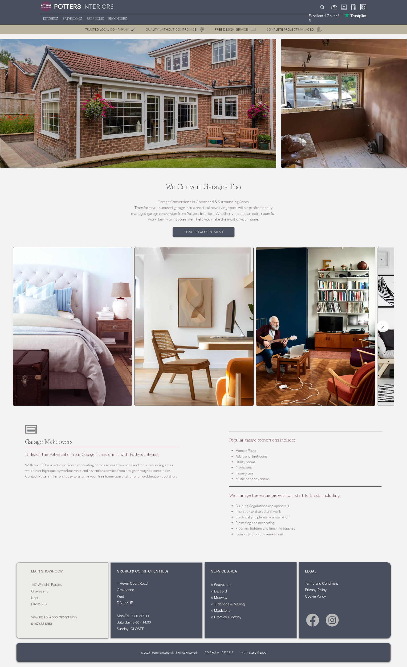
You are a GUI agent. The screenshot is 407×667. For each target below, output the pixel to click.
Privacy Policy (316, 590)
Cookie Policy (315, 596)
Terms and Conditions (322, 583)
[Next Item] (383, 326)
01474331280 (41, 623)
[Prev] (22, 56)
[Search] (322, 7)
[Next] (254, 56)
